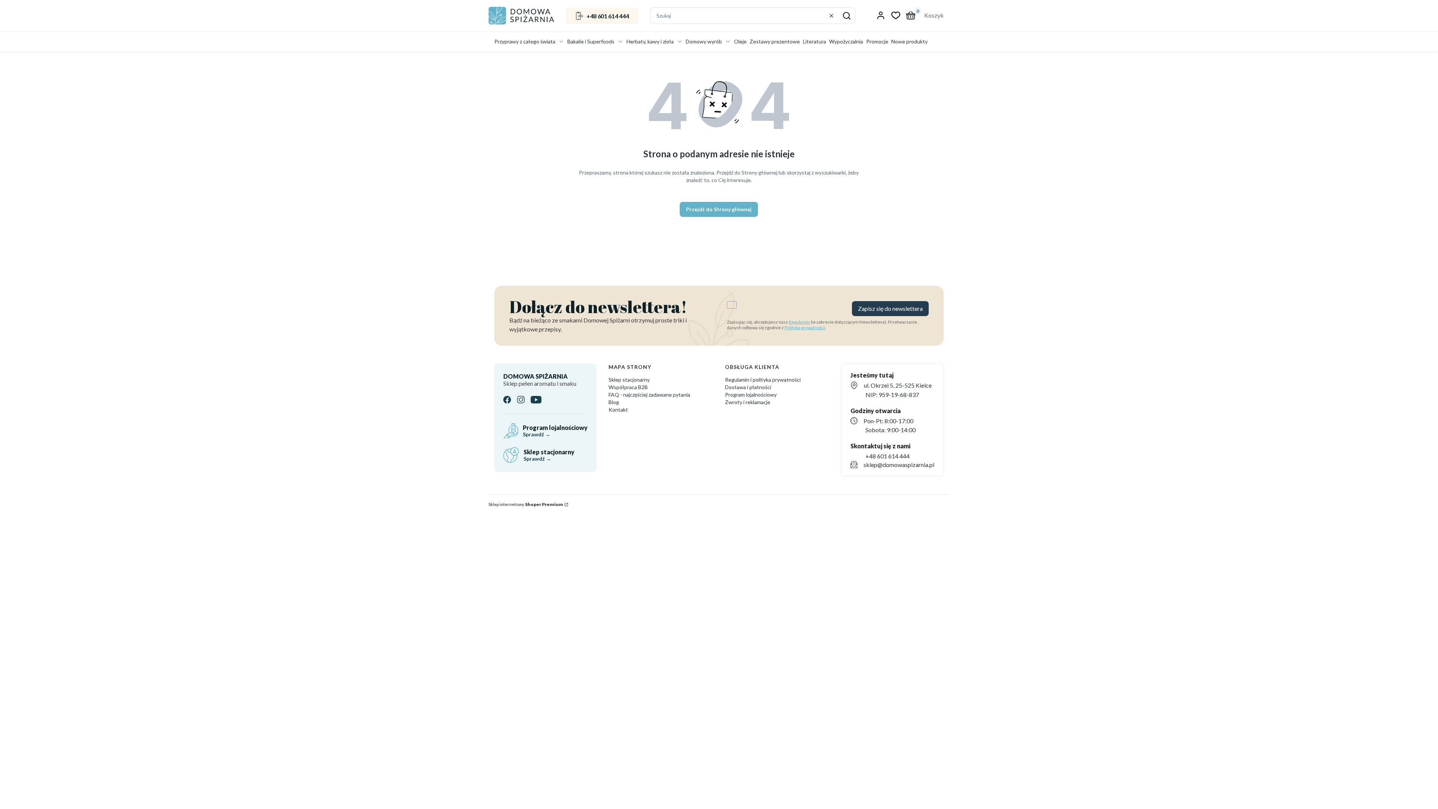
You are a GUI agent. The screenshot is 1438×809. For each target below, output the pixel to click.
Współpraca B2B (628, 387)
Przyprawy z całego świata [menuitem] (524, 41)
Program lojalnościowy (751, 394)
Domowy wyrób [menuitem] (704, 41)
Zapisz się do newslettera (890, 308)
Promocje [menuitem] (877, 41)
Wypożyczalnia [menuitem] (846, 41)
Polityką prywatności (805, 327)
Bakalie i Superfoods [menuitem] (591, 41)
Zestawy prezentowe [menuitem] (775, 41)
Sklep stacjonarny (629, 379)
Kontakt (618, 409)
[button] (846, 15)
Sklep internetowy (525, 504)
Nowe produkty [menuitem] (909, 41)
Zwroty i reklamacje (747, 402)
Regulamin (799, 322)
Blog (614, 402)
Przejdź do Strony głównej (719, 209)
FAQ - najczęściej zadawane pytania (649, 394)
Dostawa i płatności (748, 387)
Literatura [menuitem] (814, 41)
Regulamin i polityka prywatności (763, 379)
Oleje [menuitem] (740, 41)
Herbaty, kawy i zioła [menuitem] (650, 41)
